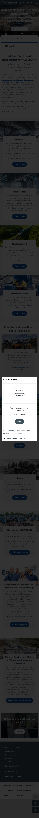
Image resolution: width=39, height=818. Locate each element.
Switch (19, 421)
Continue (19, 396)
